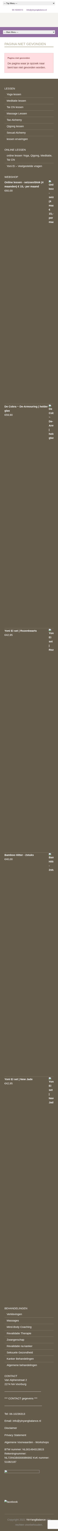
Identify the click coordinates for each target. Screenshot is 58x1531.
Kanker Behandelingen (20, 1358)
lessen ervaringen (17, 139)
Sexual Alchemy (16, 132)
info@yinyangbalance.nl (27, 1420)
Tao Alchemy (14, 119)
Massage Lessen (17, 113)
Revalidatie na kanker (19, 1346)
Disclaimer (10, 1428)
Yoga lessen (14, 94)
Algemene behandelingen (22, 1365)
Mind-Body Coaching (19, 1326)
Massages (13, 1320)
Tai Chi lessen (15, 107)
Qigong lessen (15, 126)
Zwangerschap (15, 1339)
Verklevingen (14, 1314)
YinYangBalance (36, 1519)
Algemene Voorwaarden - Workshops (26, 1442)
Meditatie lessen (16, 100)
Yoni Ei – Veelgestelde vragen (24, 166)
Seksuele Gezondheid (20, 1352)
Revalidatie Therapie (19, 1333)
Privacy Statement (15, 1435)
